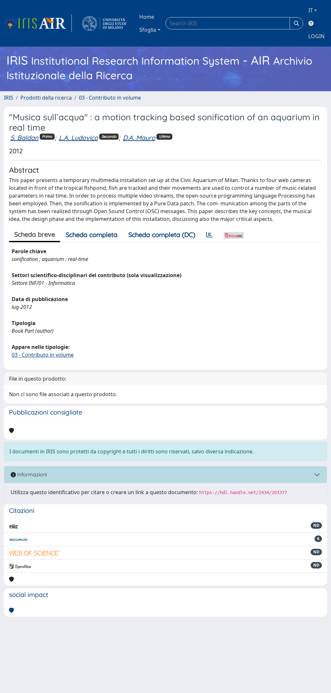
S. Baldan (24, 138)
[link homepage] (38, 23)
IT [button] (310, 10)
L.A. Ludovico (78, 138)
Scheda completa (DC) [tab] (161, 235)
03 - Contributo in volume (110, 97)
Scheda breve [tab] (34, 234)
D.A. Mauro (139, 138)
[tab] (209, 235)
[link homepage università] (104, 23)
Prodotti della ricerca (46, 97)
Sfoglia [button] (147, 29)
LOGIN (316, 36)
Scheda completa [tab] (91, 235)
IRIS (8, 97)
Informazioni (31, 474)
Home (146, 16)
